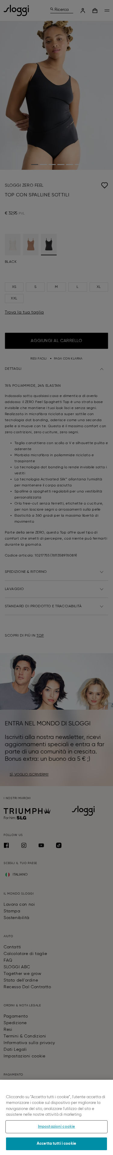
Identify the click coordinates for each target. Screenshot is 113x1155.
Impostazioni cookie (56, 1127)
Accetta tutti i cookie (56, 1144)
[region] (56, 1117)
